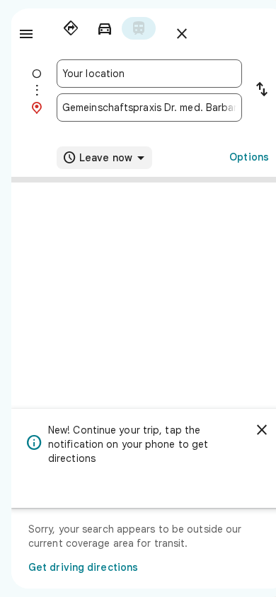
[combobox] (149, 73)
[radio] (71, 28)
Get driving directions (83, 567)
